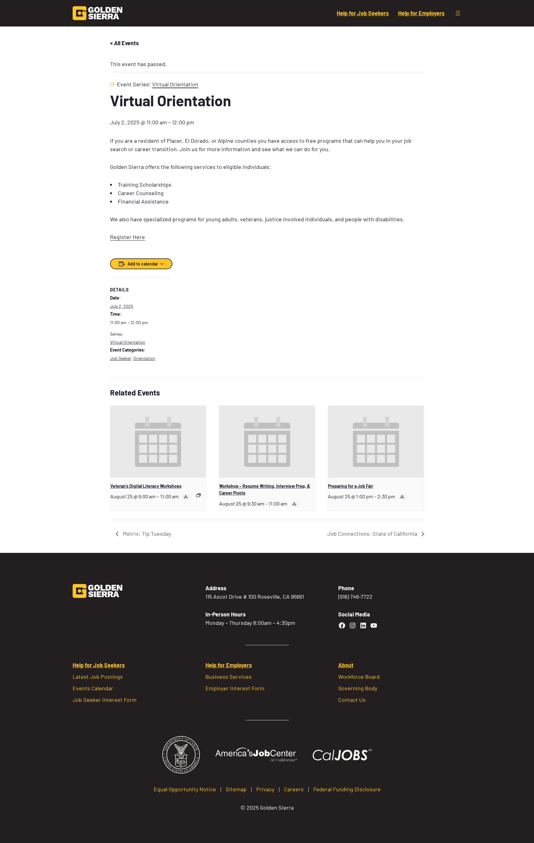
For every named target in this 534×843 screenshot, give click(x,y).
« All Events (124, 43)
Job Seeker (120, 358)
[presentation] (158, 441)
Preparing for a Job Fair (350, 486)
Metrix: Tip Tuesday (146, 533)
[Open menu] (458, 13)
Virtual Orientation (127, 342)
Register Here (127, 236)
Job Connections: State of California (372, 533)
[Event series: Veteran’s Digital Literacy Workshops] (198, 495)
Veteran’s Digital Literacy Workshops (145, 486)
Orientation (144, 358)
